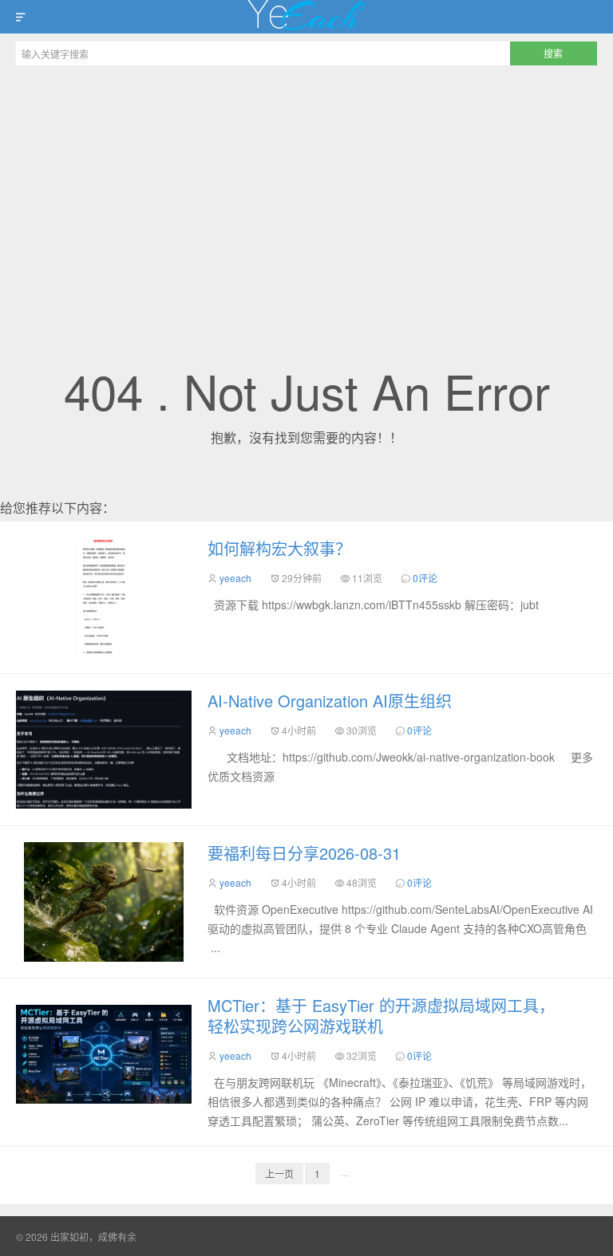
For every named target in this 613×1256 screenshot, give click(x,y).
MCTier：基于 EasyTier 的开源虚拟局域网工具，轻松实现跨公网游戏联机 (381, 1015)
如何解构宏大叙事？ (279, 548)
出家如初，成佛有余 (306, 16)
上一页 (279, 1173)
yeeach (235, 578)
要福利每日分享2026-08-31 (304, 852)
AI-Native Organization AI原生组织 (330, 700)
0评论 (425, 578)
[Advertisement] (306, 193)
